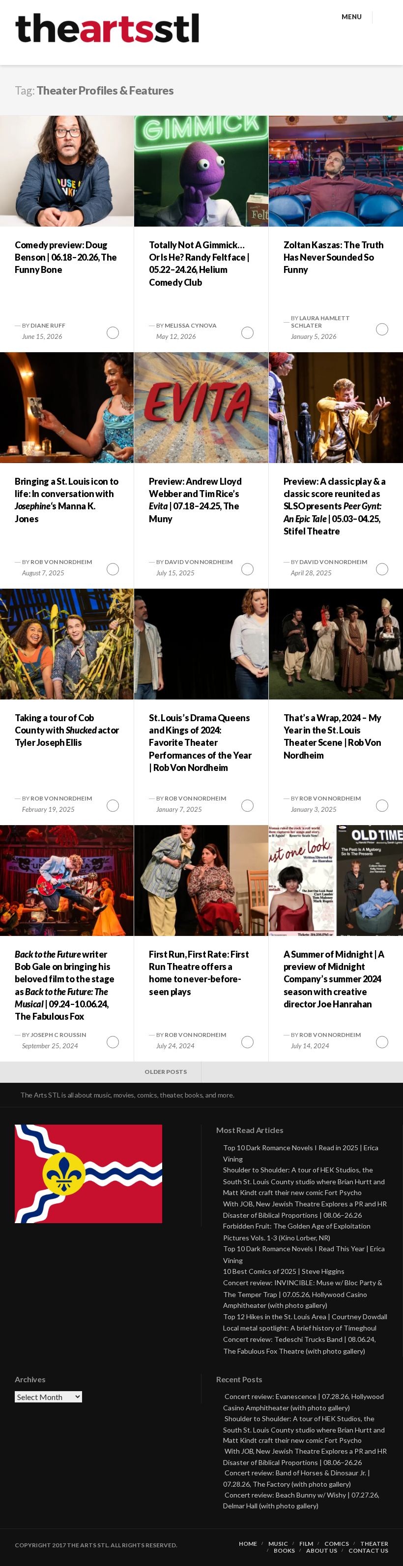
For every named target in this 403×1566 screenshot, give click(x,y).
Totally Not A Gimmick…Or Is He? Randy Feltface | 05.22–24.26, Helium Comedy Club (199, 263)
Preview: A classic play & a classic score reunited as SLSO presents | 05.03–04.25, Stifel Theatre (335, 506)
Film (306, 1543)
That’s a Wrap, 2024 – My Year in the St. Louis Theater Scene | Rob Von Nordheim (332, 736)
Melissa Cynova (191, 325)
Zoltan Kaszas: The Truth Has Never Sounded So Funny (334, 257)
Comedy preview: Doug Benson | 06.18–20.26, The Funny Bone (66, 257)
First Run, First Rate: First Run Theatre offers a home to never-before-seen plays (199, 973)
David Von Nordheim (198, 562)
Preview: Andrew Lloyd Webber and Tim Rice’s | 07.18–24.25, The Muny (195, 500)
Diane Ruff (47, 325)
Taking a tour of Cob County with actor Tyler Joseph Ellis (67, 730)
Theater (374, 1543)
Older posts (165, 1071)
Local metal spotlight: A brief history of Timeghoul (299, 1328)
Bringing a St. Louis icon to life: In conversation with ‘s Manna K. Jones (66, 500)
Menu (352, 17)
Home (248, 1543)
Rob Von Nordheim (61, 562)
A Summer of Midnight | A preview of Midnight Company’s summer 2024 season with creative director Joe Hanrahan (334, 979)
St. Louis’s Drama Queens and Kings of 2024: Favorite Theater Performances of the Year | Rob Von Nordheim (200, 742)
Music (278, 1543)
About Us (321, 1550)
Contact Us (368, 1550)
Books (284, 1550)
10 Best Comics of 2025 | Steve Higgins (284, 1271)
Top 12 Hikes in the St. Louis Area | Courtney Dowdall (305, 1316)
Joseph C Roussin (58, 1034)
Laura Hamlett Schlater (320, 321)
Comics (336, 1543)
